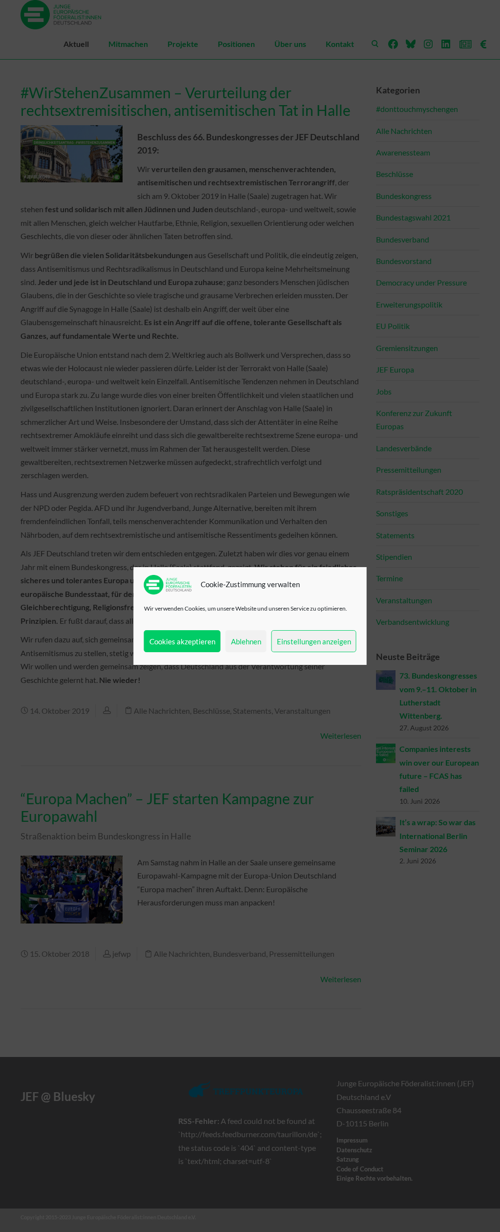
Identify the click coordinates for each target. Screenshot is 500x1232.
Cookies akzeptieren (182, 641)
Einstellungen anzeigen (314, 641)
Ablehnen (246, 641)
